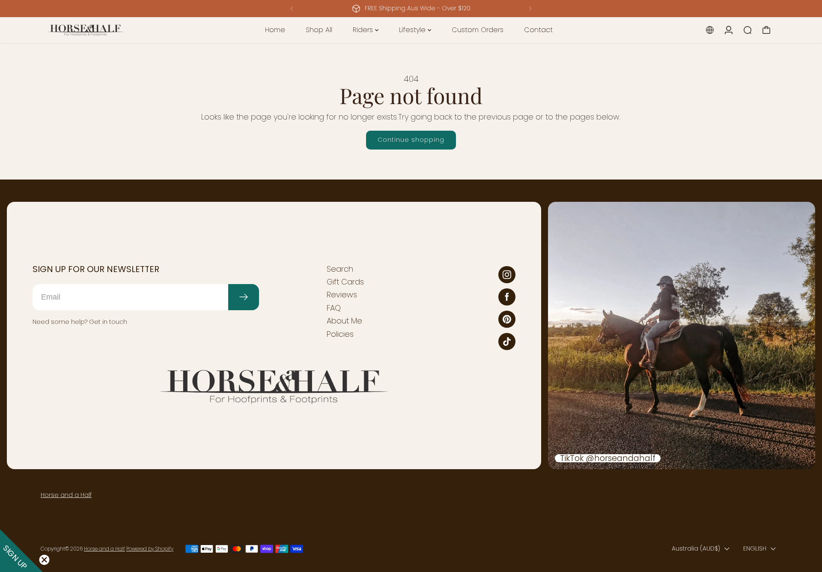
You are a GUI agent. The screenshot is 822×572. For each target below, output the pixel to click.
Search (340, 269)
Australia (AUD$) (696, 548)
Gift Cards (345, 282)
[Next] (530, 8)
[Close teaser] (44, 559)
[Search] (747, 30)
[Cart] (766, 30)
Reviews (342, 295)
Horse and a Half (66, 495)
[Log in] (728, 30)
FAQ (334, 308)
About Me (344, 321)
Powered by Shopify (149, 548)
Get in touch (108, 321)
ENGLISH (754, 548)
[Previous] (292, 8)
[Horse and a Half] (100, 30)
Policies (340, 334)
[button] (21, 550)
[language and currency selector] (709, 30)
